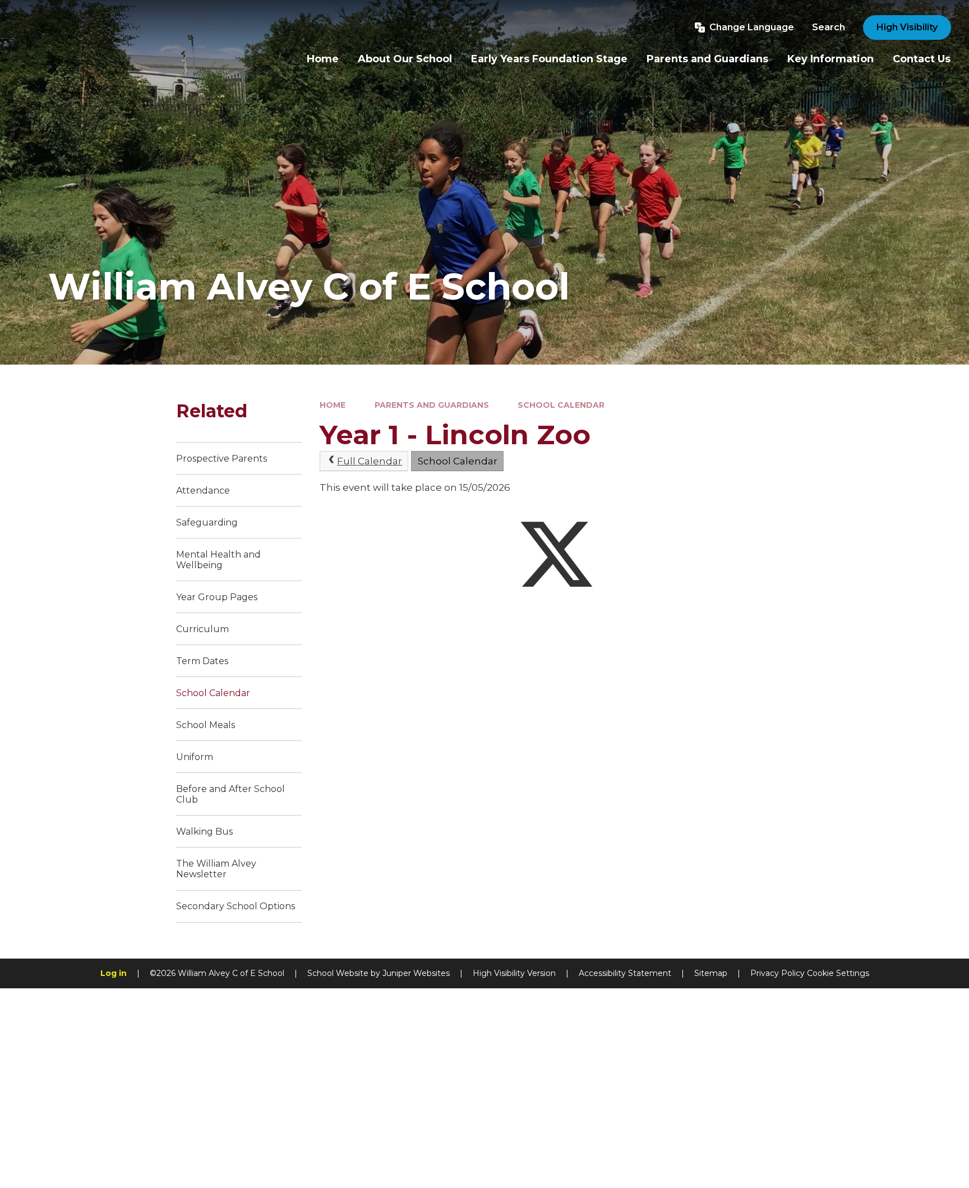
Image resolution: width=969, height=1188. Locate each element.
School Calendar (561, 405)
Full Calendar (369, 461)
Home (332, 405)
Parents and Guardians (432, 405)
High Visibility (907, 27)
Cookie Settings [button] (838, 973)
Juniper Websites (416, 973)
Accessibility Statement (625, 973)
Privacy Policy (777, 973)
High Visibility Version (514, 973)
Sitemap (710, 973)
